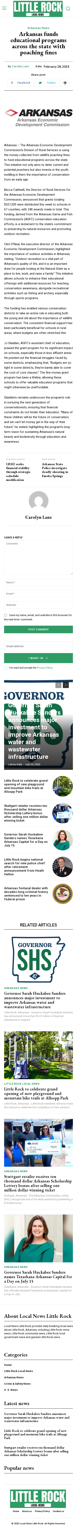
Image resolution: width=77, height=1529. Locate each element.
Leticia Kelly (15, 764)
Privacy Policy (44, 667)
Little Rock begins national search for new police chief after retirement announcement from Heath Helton (24, 867)
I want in (36, 658)
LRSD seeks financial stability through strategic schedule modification (18, 472)
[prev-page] (58, 685)
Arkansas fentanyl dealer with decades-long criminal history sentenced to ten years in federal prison (26, 893)
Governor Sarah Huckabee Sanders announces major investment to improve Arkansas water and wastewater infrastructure (34, 731)
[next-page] (66, 685)
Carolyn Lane (20, 66)
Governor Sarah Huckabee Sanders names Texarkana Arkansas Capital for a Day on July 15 (26, 840)
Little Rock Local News (21, 1083)
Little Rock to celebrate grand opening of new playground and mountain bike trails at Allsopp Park (26, 786)
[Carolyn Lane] (38, 501)
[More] (65, 83)
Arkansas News (39, 28)
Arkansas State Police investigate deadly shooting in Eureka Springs (55, 470)
